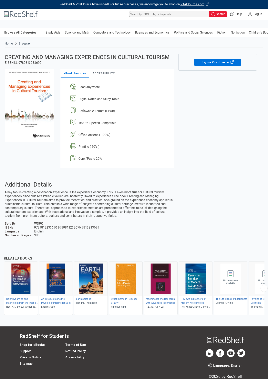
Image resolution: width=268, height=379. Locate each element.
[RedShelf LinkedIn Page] (209, 356)
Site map (26, 363)
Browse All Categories (20, 32)
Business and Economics (152, 32)
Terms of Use (75, 345)
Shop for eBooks (32, 345)
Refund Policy (75, 351)
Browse (24, 43)
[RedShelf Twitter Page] (241, 356)
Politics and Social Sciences (193, 32)
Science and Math (77, 32)
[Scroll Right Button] (264, 288)
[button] (118, 87)
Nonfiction (238, 32)
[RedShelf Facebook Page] (220, 356)
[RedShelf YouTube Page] (231, 356)
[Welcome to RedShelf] (21, 14)
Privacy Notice (30, 357)
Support (25, 351)
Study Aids (53, 32)
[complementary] (134, 281)
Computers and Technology (112, 32)
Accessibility (74, 357)
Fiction (221, 32)
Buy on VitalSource (215, 62)
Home (9, 43)
